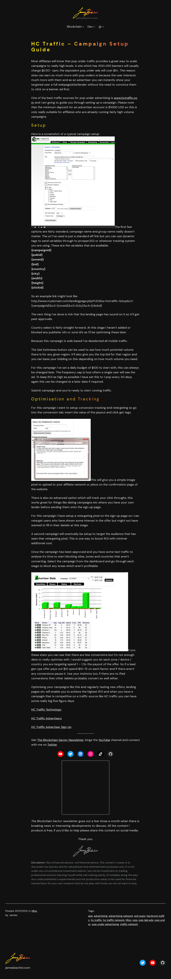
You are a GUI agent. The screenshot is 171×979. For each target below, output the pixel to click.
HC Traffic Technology (46, 709)
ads (90, 916)
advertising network (121, 916)
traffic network (129, 924)
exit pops (139, 916)
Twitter (52, 744)
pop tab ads (146, 920)
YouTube (104, 740)
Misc (34, 911)
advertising (101, 916)
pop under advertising (105, 924)
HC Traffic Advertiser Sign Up (51, 727)
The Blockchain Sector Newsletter (60, 740)
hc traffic (96, 920)
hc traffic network (114, 920)
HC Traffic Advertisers (46, 718)
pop (135, 920)
